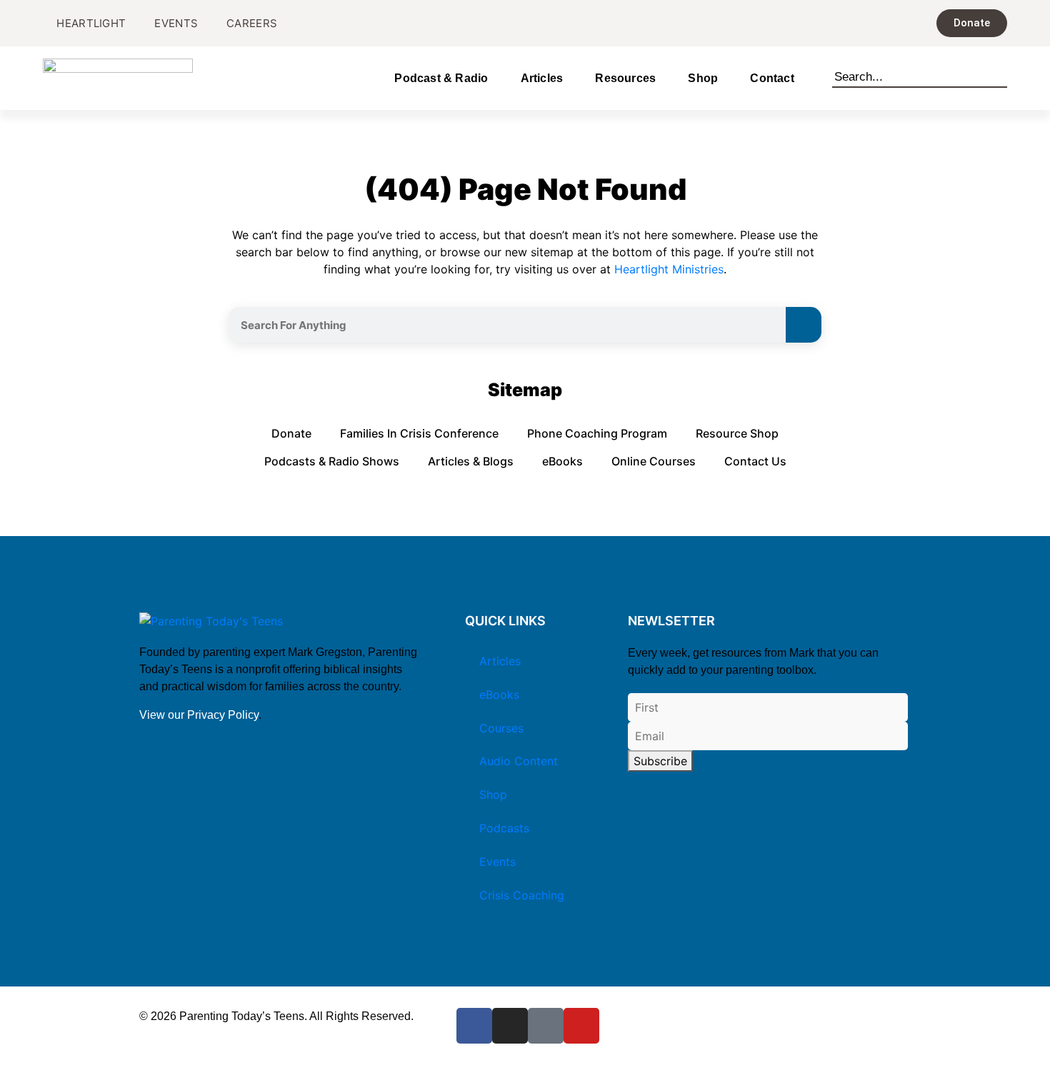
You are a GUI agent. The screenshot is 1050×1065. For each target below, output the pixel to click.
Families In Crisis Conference (419, 433)
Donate (291, 433)
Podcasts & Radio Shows (331, 461)
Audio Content (518, 761)
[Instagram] (510, 1026)
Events (497, 861)
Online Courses (653, 461)
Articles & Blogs (471, 461)
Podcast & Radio (441, 78)
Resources (625, 78)
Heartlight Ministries (669, 269)
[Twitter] (546, 1026)
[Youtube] (581, 1026)
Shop (703, 78)
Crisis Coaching (521, 895)
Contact (772, 78)
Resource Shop (737, 433)
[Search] (1000, 74)
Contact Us (755, 461)
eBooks (562, 461)
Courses (501, 728)
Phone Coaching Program (597, 433)
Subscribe (660, 761)
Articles (542, 78)
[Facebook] (474, 1026)
